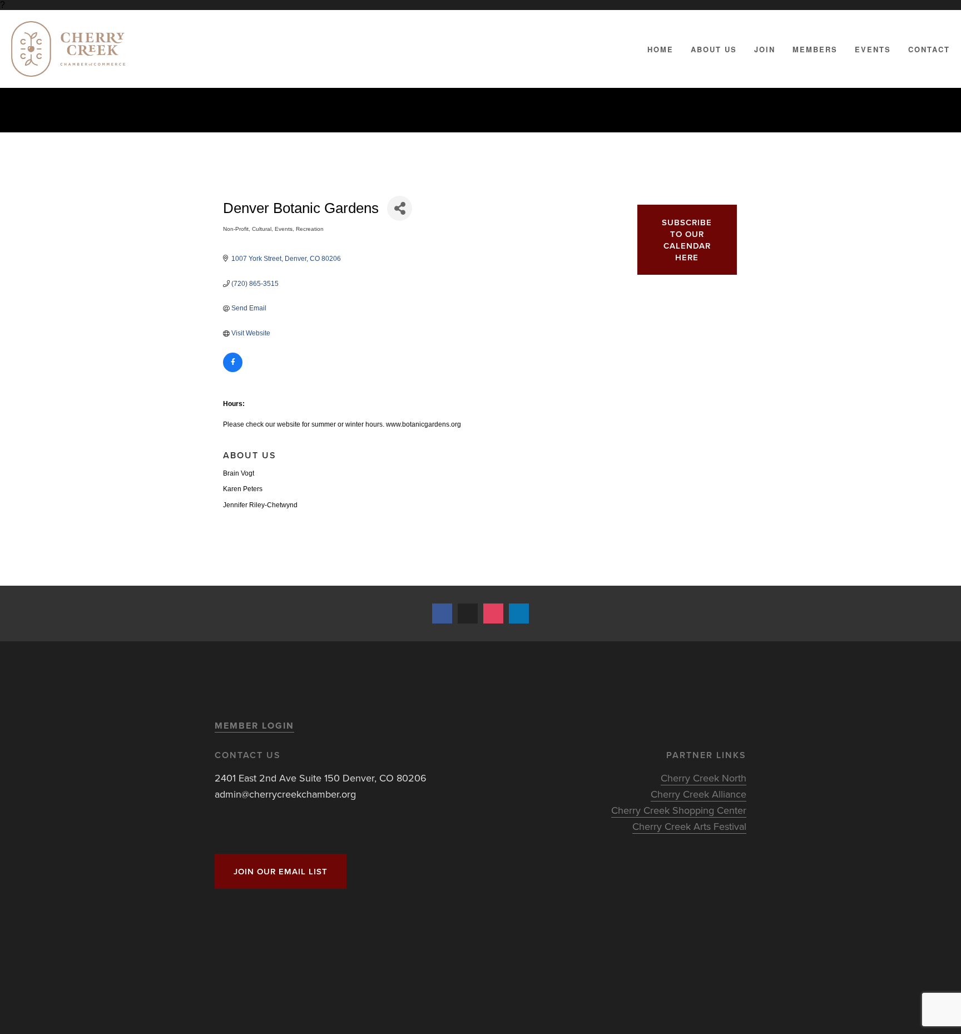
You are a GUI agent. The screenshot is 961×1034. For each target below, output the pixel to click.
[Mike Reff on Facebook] (442, 613)
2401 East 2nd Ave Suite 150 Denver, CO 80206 (321, 778)
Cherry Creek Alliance (698, 794)
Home (660, 49)
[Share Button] (399, 208)
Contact (929, 49)
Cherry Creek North (703, 778)
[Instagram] (493, 613)
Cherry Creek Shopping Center (678, 810)
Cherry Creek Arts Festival (689, 826)
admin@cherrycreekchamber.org (285, 794)
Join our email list (281, 871)
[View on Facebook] (232, 370)
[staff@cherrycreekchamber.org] (468, 613)
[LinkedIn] (519, 613)
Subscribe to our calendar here (687, 239)
